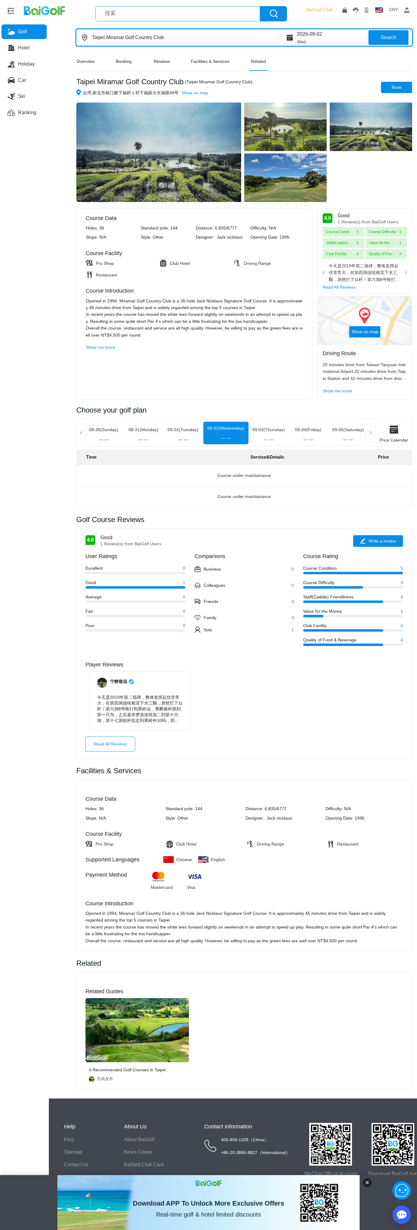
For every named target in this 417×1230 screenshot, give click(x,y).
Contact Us (76, 1164)
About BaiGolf (139, 1139)
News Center (138, 1152)
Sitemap (73, 1152)
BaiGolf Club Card (144, 1164)
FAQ (69, 1139)
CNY (393, 9)
